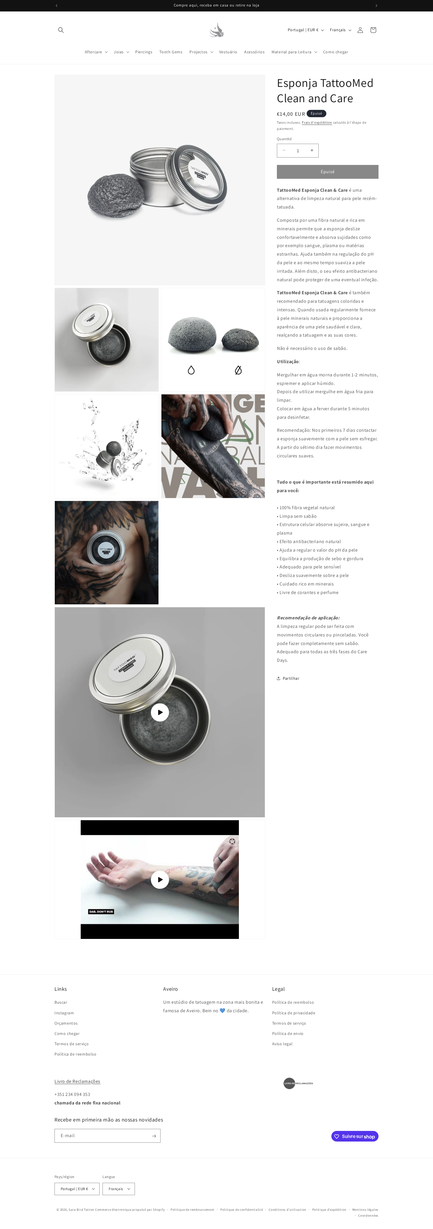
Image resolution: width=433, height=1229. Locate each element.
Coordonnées (368, 1215)
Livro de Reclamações (77, 1081)
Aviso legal (282, 1044)
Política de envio (288, 1033)
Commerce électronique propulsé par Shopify (130, 1209)
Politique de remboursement (192, 1209)
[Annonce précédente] (56, 5)
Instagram (64, 1012)
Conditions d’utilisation (287, 1209)
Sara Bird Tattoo (81, 1209)
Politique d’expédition (329, 1209)
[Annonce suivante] (376, 5)
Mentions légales (365, 1209)
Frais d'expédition (317, 122)
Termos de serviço (71, 1044)
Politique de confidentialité (241, 1209)
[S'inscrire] (153, 1136)
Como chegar (67, 1033)
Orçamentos (66, 1023)
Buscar (60, 1002)
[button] (60, 30)
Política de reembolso (75, 1054)
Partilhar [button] (291, 678)
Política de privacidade (293, 1012)
